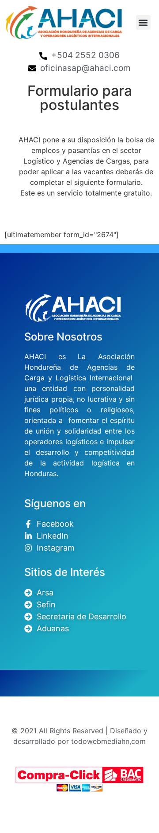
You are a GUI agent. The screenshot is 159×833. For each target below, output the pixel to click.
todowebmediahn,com (108, 741)
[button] (143, 22)
